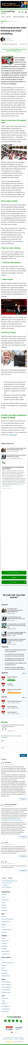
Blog (3, 16)
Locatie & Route (5, 954)
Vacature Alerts (5, 1011)
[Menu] (26, 12)
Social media (4, 970)
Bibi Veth (8, 39)
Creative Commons (19, 1037)
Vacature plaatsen (5, 1009)
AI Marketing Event (5, 982)
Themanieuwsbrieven (6, 929)
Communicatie (4, 998)
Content (3, 1001)
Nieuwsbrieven (5, 900)
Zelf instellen (14, 582)
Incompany (4, 948)
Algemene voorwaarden (8, 1039)
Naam (2, 740)
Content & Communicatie (18, 16)
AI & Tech (8, 16)
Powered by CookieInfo (7, 488)
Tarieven (5, 885)
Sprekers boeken (5, 951)
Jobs (2, 996)
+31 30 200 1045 (7, 883)
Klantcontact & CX (5, 921)
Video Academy (5, 957)
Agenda (3, 938)
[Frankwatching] (7, 11)
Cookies (16, 1039)
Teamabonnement (5, 976)
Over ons (3, 902)
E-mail (3, 747)
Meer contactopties (6, 887)
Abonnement (4, 973)
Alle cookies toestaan (14, 572)
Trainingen (3, 943)
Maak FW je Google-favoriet (10, 44)
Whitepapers (4, 910)
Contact (3, 897)
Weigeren (14, 577)
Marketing (3, 924)
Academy (4, 935)
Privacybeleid (21, 1039)
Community (4, 932)
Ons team (3, 905)
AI (2, 960)
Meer (23, 673)
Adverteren (4, 894)
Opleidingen (4, 946)
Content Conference (6, 984)
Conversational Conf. (6, 987)
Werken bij (3, 907)
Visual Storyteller (10, 40)
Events (3, 979)
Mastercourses (5, 940)
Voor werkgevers (5, 1006)
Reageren (22, 799)
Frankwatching (5, 892)
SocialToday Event (5, 989)
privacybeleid (14, 736)
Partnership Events (6, 992)
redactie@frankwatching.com (10, 880)
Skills (2, 968)
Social (2, 927)
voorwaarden (4, 737)
